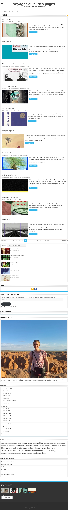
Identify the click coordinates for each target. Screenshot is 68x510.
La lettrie (3, 472)
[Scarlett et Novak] (5, 271)
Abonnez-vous (6, 304)
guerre (64, 445)
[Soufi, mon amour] (5, 278)
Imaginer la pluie (8, 131)
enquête (38, 445)
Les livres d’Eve (5, 469)
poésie (5, 398)
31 (28, 240)
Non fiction (16, 66)
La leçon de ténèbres (9, 175)
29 (22, 240)
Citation (5, 406)
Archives (3, 495)
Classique (3, 445)
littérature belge (40, 448)
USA (38, 453)
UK (35, 453)
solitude (32, 453)
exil (46, 445)
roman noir (25, 453)
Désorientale (6, 42)
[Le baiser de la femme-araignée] (5, 257)
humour (9, 448)
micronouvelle (6, 423)
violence (43, 453)
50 (40, 240)
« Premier (3, 240)
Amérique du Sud (31, 443)
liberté (14, 448)
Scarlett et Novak (14, 269)
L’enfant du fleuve (8, 153)
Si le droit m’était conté (10, 86)
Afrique (15, 443)
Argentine (50, 443)
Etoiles (7, 11)
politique (62, 451)
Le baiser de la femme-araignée (17, 255)
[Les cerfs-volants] (5, 264)
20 (13, 240)
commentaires (16, 245)
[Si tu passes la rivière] (5, 251)
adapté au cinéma (4, 443)
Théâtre (6, 403)
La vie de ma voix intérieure (7, 461)
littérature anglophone (24, 448)
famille (50, 445)
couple (7, 445)
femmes (55, 445)
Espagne (43, 445)
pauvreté (57, 451)
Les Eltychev (6, 19)
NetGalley (50, 450)
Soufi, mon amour (14, 275)
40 (37, 240)
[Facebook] (35, 289)
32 (31, 240)
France (60, 445)
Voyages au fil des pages (34, 4)
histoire (4, 448)
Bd (4, 390)
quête (17, 453)
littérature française (19, 451)
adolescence (11, 443)
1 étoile (6, 410)
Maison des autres (8, 108)
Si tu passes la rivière (15, 248)
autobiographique (56, 443)
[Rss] (32, 289)
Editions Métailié (24, 445)
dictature (11, 445)
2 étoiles (6, 413)
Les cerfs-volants (14, 262)
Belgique (62, 443)
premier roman (4, 453)
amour (24, 443)
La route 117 (6, 220)
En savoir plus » (33, 32)
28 (19, 240)
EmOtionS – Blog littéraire (7, 464)
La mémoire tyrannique (10, 197)
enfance (33, 445)
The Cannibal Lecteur (6, 466)
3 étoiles (6, 415)
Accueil (3, 11)
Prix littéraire (12, 453)
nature (44, 451)
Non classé (5, 426)
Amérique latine (42, 443)
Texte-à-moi (5, 434)
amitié (19, 443)
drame (16, 445)
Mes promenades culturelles (7, 474)
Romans (15, 21)
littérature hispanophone (33, 451)
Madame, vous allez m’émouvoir (13, 64)
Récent (9, 245)
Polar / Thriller (6, 428)
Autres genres (6, 388)
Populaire (4, 245)
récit (29, 453)
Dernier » (47, 240)
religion (21, 453)
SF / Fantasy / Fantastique (10, 400)
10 (10, 240)
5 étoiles (6, 420)
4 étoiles (11, 21)
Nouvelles (6, 395)
